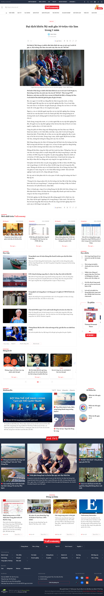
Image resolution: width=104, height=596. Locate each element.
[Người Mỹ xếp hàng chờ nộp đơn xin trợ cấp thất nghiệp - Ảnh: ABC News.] (52, 50)
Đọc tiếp (6, 253)
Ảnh (2, 568)
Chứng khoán (32, 1)
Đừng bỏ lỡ (7, 351)
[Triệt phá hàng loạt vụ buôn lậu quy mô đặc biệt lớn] (52, 458)
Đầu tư (19, 12)
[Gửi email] (70, 41)
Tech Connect (63, 1)
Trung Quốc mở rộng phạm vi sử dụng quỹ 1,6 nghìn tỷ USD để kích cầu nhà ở (51, 293)
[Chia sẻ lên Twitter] (67, 41)
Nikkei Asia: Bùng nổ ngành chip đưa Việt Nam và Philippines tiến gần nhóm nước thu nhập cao (92, 275)
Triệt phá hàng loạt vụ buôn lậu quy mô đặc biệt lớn (49, 475)
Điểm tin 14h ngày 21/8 (95, 396)
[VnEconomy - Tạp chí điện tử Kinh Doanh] (52, 541)
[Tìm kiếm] (6, 7)
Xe (49, 1)
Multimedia (7, 390)
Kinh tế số (36, 12)
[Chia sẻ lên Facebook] (64, 41)
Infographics (65, 390)
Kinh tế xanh (46, 12)
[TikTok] (98, 2)
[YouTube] (95, 2)
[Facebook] (84, 2)
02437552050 (43, 579)
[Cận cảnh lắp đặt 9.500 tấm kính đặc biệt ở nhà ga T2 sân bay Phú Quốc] (13, 475)
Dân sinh (94, 12)
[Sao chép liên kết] (73, 41)
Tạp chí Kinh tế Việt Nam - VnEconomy (93, 591)
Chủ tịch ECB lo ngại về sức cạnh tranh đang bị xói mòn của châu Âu (50, 310)
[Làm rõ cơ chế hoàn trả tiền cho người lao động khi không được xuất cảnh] (91, 475)
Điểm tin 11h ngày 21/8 (94, 407)
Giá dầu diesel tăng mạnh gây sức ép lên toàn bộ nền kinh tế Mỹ (92, 284)
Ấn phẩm (91, 302)
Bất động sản (77, 12)
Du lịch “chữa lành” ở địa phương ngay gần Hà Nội (90, 461)
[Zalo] (91, 2)
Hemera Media (25, 590)
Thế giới (86, 12)
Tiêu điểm (12, 12)
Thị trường (56, 12)
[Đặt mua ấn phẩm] (98, 7)
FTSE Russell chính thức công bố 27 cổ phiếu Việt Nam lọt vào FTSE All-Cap (39, 239)
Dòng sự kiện (52, 497)
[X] (88, 2)
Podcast (59, 390)
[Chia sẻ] (76, 41)
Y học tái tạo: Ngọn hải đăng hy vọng (64, 430)
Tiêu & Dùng (42, 1)
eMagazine (72, 390)
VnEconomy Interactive (88, 515)
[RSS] (87, 582)
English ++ (73, 1)
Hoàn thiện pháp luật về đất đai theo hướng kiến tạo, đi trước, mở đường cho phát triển (65, 239)
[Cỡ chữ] (31, 41)
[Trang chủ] (6, 13)
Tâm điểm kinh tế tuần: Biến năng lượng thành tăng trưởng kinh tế (64, 409)
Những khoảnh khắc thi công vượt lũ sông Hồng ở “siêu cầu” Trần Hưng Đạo (13, 462)
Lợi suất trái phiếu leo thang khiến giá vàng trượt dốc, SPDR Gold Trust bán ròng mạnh (93, 293)
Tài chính (27, 12)
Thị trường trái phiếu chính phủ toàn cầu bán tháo (92, 266)
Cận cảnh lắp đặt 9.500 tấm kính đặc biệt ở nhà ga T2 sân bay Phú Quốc (12, 486)
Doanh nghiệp (66, 12)
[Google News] (102, 2)
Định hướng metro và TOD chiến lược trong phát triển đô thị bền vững (12, 518)
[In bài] (28, 41)
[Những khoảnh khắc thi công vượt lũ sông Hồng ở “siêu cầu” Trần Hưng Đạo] (13, 451)
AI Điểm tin (91, 390)
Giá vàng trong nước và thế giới (65, 515)
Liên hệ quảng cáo (54, 582)
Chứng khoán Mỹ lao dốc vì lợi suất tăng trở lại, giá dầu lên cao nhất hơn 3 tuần (52, 329)
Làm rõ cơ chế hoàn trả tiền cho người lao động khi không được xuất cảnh (90, 486)
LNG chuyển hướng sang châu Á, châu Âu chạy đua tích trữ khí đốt (50, 274)
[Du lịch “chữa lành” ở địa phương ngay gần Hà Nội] (91, 451)
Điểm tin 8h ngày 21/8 (94, 417)
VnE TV (54, 1)
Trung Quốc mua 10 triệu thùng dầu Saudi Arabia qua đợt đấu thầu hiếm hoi (50, 257)
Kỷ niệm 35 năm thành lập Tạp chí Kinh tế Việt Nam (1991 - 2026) (39, 518)
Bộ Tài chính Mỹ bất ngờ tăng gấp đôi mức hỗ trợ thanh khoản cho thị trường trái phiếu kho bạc (38, 372)
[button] (52, 382)
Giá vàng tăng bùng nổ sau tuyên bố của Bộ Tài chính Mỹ (93, 258)
